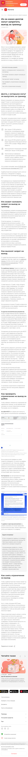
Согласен (14, 753)
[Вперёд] (25, 656)
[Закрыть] (26, 1)
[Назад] (20, 656)
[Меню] (2, 10)
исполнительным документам (9, 263)
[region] (14, 15)
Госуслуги (12, 288)
